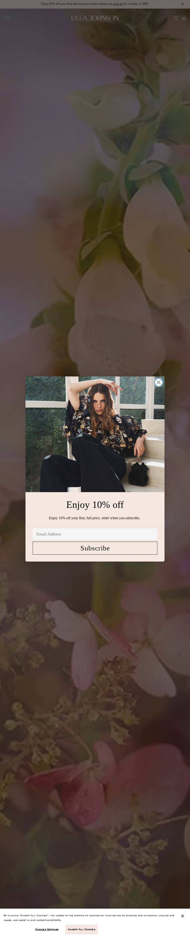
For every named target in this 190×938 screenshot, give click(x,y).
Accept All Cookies (81, 929)
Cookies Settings (46, 929)
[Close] (182, 916)
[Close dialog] (159, 382)
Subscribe (95, 548)
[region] (95, 923)
